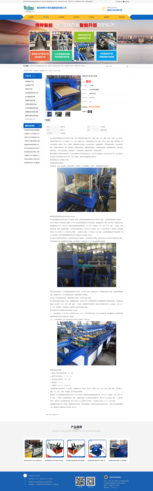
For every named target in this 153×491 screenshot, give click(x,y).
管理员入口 (50, 484)
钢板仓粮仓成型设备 (31, 115)
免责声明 (44, 484)
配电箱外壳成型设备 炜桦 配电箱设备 (46, 460)
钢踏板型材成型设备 (31, 112)
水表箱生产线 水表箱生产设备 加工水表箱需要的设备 (32, 133)
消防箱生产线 (29, 85)
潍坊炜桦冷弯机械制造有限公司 (37, 482)
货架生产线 (28, 89)
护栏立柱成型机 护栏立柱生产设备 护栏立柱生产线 (32, 148)
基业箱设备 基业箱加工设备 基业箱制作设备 (32, 152)
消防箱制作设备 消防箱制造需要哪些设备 (32, 130)
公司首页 (31, 17)
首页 (31, 70)
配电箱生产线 (43, 70)
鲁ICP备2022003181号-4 (46, 478)
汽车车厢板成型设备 (31, 108)
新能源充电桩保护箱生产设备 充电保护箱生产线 (32, 144)
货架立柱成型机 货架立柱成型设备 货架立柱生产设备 (32, 159)
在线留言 (106, 17)
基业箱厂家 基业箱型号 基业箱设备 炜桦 (111, 460)
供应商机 (46, 17)
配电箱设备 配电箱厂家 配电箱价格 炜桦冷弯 (91, 460)
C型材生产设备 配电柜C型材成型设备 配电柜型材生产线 (32, 141)
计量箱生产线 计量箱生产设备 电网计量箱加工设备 (32, 155)
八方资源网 (38, 484)
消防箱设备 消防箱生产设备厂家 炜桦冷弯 (69, 460)
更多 (40, 126)
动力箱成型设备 (30, 96)
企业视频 (61, 17)
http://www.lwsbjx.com (52, 414)
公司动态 (91, 17)
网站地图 (56, 484)
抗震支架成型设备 (31, 104)
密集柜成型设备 (30, 100)
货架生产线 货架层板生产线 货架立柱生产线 (32, 137)
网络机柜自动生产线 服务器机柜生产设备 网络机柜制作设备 (32, 162)
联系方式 (122, 17)
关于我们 (76, 17)
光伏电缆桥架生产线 (31, 93)
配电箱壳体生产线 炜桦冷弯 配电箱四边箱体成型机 (29, 460)
